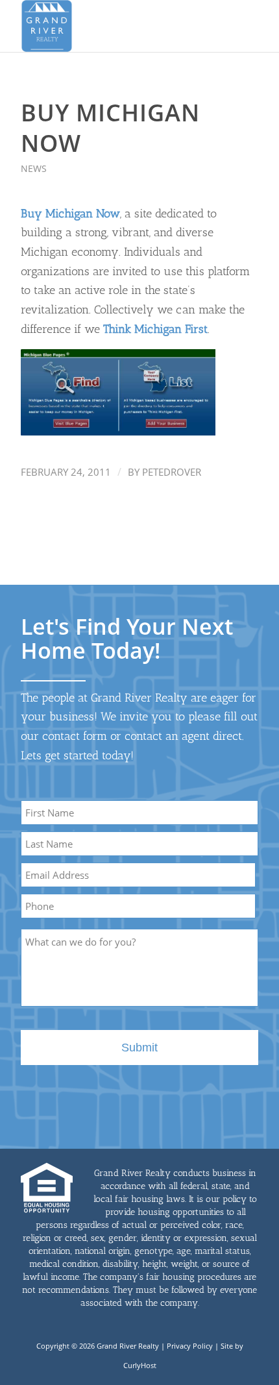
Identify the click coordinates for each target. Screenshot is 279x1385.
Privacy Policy (190, 1346)
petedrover (171, 471)
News (34, 168)
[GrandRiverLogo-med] (115, 26)
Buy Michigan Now (70, 213)
